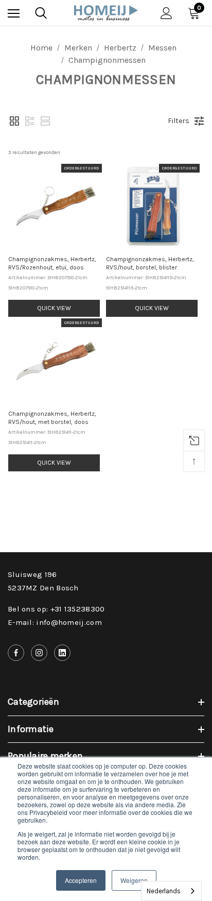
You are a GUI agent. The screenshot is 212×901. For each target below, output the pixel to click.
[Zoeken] (41, 13)
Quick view (54, 308)
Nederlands (164, 891)
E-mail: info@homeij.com (55, 622)
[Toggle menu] (14, 13)
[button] (14, 121)
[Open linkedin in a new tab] (62, 652)
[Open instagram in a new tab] (39, 652)
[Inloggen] (166, 13)
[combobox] (171, 891)
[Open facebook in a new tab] (16, 652)
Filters (178, 120)
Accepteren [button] (81, 880)
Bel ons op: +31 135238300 (56, 609)
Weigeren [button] (134, 880)
